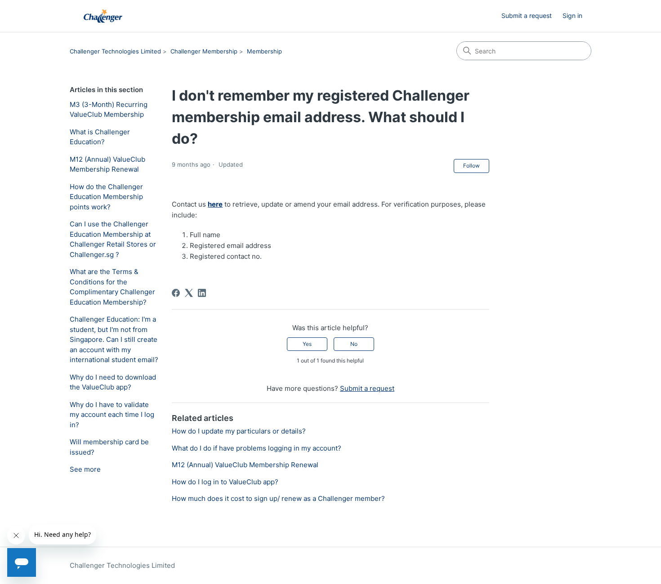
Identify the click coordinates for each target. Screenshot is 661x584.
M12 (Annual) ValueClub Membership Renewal (107, 164)
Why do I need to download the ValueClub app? (113, 382)
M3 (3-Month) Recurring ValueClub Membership (108, 109)
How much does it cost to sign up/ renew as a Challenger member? (278, 498)
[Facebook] (176, 293)
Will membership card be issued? (109, 447)
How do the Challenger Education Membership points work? (106, 196)
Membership (264, 51)
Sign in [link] (572, 15)
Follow (471, 165)
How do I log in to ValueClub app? (225, 482)
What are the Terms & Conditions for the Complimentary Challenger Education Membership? (112, 286)
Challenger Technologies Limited (115, 51)
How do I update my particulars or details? (239, 431)
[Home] (103, 16)
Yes (307, 344)
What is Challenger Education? (100, 137)
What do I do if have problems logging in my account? (256, 448)
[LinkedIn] (202, 293)
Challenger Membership (203, 51)
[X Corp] (189, 293)
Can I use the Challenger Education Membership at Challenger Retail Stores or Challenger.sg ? (113, 239)
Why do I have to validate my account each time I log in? (112, 414)
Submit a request (526, 15)
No (353, 344)
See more (85, 469)
